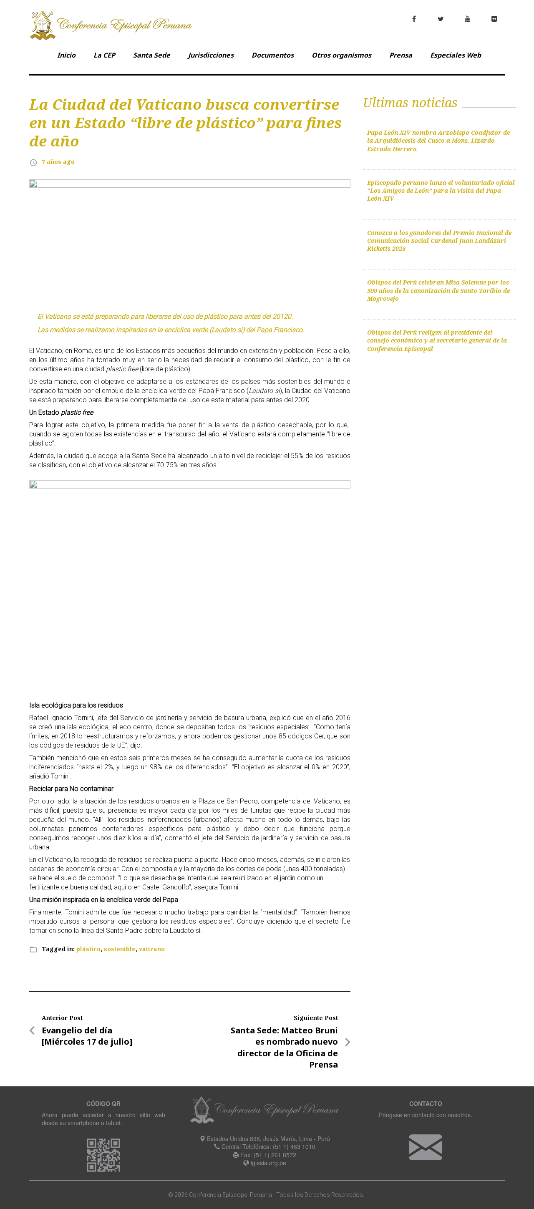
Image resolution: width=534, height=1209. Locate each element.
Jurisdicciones (211, 55)
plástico (88, 949)
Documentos (273, 55)
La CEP (104, 55)
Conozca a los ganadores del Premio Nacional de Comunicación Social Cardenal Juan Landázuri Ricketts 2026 (439, 241)
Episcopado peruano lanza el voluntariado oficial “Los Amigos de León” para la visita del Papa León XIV (441, 191)
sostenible (120, 949)
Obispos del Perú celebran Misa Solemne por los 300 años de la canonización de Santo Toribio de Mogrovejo (438, 290)
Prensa (400, 55)
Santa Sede (151, 55)
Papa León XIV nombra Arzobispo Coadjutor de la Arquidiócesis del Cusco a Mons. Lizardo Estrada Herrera (438, 140)
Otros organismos (341, 55)
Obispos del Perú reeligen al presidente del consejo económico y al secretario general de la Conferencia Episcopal (437, 340)
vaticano (152, 949)
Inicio (66, 55)
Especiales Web (455, 55)
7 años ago (58, 162)
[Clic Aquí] (425, 1146)
